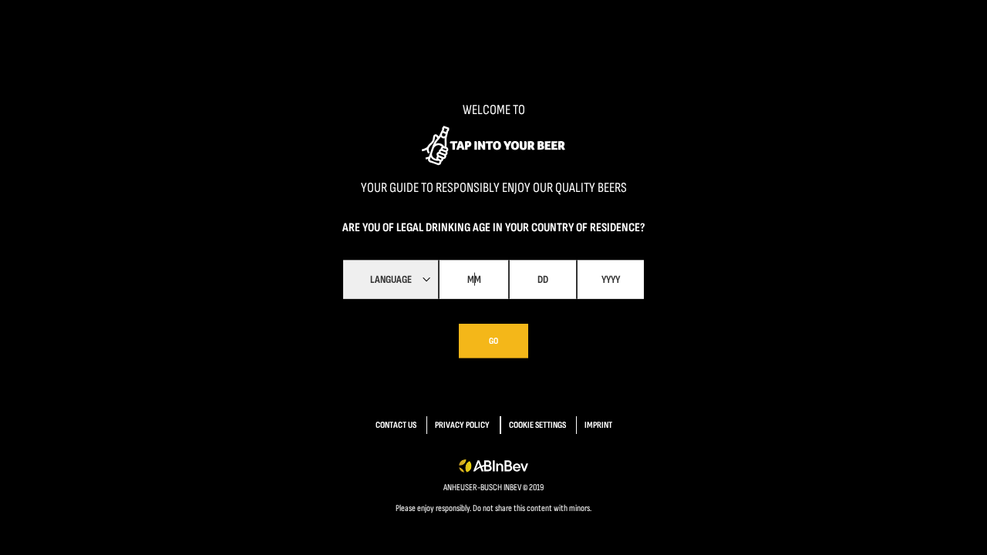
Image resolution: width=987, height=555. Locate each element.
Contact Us (396, 425)
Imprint (598, 425)
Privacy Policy (462, 425)
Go (493, 340)
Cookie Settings (537, 425)
